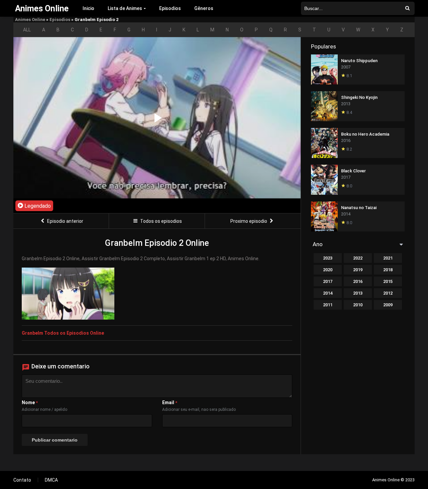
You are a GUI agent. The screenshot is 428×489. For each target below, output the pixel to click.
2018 (388, 269)
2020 (327, 269)
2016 (357, 281)
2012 (388, 293)
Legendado (37, 206)
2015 (388, 281)
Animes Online (30, 19)
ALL (27, 29)
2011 (327, 304)
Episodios (170, 8)
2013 (357, 293)
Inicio (88, 8)
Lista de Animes (125, 8)
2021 (388, 258)
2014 (327, 293)
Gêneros (203, 8)
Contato (22, 480)
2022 (357, 258)
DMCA (51, 480)
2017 (327, 281)
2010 (357, 304)
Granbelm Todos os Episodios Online (63, 333)
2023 (327, 258)
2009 (388, 304)
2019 (357, 269)
